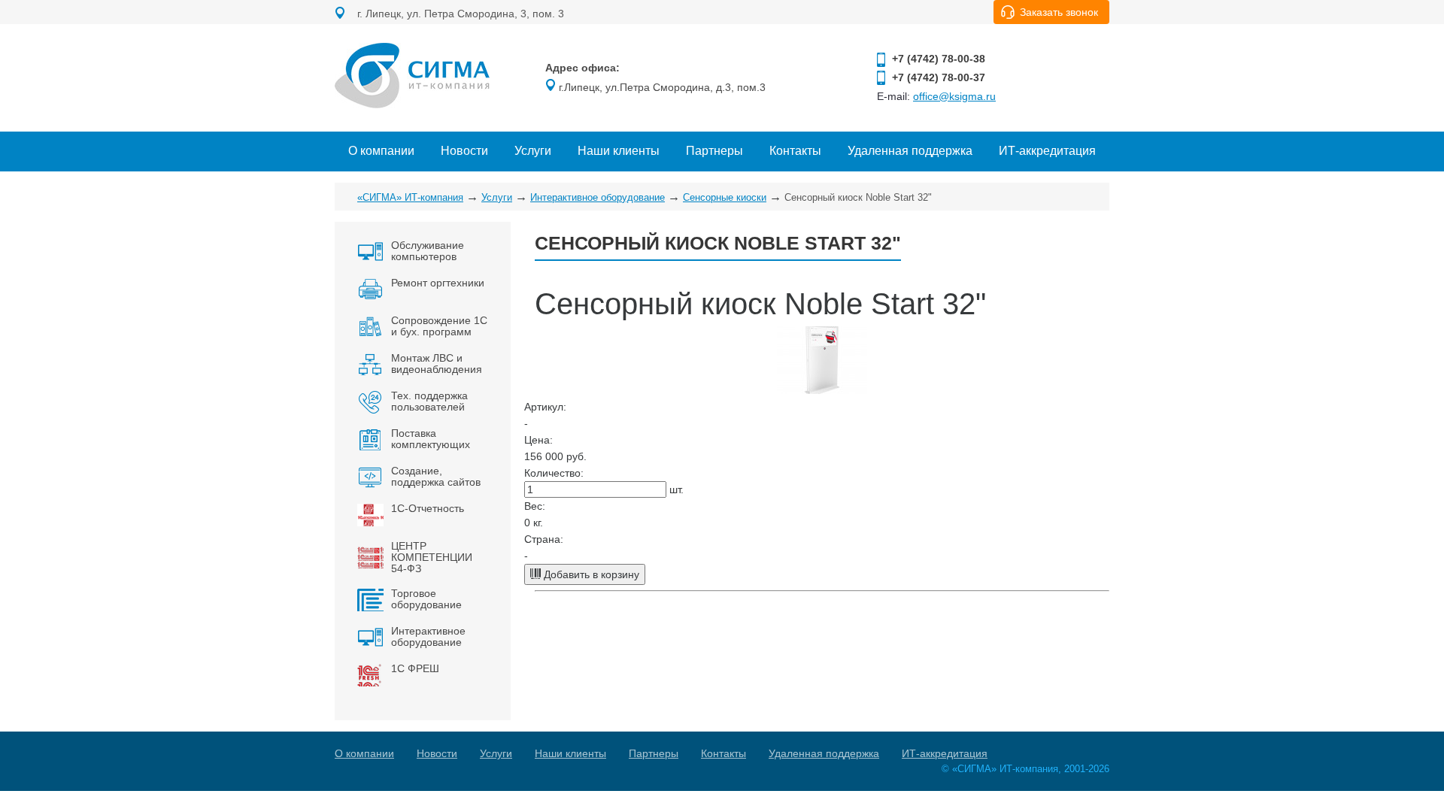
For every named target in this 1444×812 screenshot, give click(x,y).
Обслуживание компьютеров (427, 250)
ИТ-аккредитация (1047, 150)
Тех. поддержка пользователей (429, 401)
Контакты (795, 150)
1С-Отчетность (427, 508)
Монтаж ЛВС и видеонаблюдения (436, 363)
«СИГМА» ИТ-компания (410, 197)
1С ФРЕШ (415, 668)
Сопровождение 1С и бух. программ (439, 326)
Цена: (538, 440)
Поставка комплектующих (430, 438)
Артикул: (545, 407)
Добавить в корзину (590, 574)
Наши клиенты (619, 150)
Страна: (543, 539)
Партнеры (714, 150)
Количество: (554, 473)
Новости (464, 150)
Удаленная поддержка (910, 150)
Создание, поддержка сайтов (436, 476)
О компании (381, 150)
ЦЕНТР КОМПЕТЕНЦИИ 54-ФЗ (431, 557)
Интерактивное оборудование (597, 197)
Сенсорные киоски (724, 197)
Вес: (534, 506)
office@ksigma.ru (954, 96)
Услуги (532, 150)
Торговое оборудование (426, 599)
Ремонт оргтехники (437, 283)
